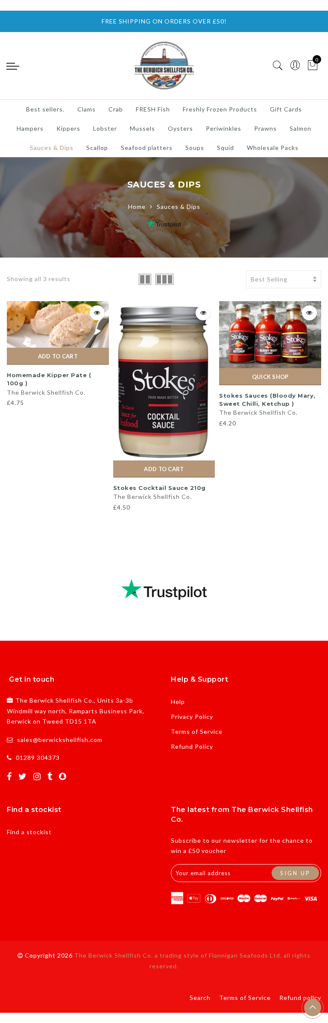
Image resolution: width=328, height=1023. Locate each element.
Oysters (180, 128)
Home (137, 206)
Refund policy (300, 997)
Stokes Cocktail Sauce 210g (159, 487)
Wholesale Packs (273, 147)
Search (200, 997)
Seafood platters (147, 147)
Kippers (68, 128)
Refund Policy (192, 746)
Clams (86, 109)
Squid (225, 147)
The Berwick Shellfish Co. (46, 392)
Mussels (142, 128)
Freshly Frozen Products (220, 109)
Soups (194, 147)
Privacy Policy (192, 716)
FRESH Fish (153, 109)
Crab (115, 109)
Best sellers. (45, 109)
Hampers (30, 128)
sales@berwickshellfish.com (59, 739)
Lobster (105, 128)
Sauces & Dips (51, 147)
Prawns (265, 128)
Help (178, 701)
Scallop (97, 147)
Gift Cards (286, 109)
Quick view (97, 312)
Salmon (300, 128)
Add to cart (58, 356)
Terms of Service (197, 731)
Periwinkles (223, 128)
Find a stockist (29, 831)
